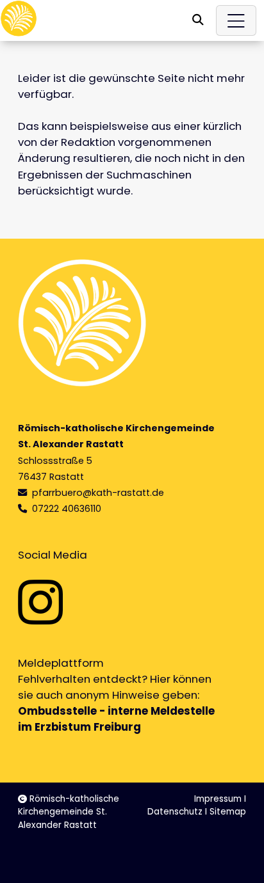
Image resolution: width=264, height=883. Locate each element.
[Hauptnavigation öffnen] (236, 20)
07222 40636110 (66, 508)
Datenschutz (174, 812)
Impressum (218, 799)
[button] (198, 20)
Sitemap (228, 812)
